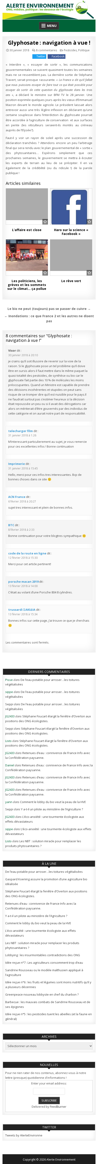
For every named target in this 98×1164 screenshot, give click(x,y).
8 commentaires (46, 50)
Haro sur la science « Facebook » (71, 232)
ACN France (16, 497)
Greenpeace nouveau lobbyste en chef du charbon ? (42, 994)
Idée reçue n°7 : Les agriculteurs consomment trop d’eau (44, 963)
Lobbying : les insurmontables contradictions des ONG (42, 955)
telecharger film (20, 431)
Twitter (40, 56)
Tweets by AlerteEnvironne (23, 1135)
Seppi (9, 704)
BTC (11, 525)
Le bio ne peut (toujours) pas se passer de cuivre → (49, 308)
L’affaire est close (26, 230)
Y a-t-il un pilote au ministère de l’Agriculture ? (52, 809)
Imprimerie (16, 464)
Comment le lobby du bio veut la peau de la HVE (53, 802)
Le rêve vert (71, 281)
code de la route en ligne (27, 553)
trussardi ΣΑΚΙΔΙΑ (21, 610)
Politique (84, 50)
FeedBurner (58, 1107)
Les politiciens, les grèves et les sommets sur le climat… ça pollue (26, 285)
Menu (52, 25)
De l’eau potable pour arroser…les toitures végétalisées (44, 872)
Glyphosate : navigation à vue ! (49, 42)
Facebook (58, 56)
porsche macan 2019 (23, 581)
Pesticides (70, 50)
